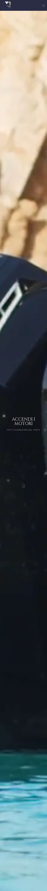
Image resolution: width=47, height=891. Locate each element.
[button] (43, 5)
